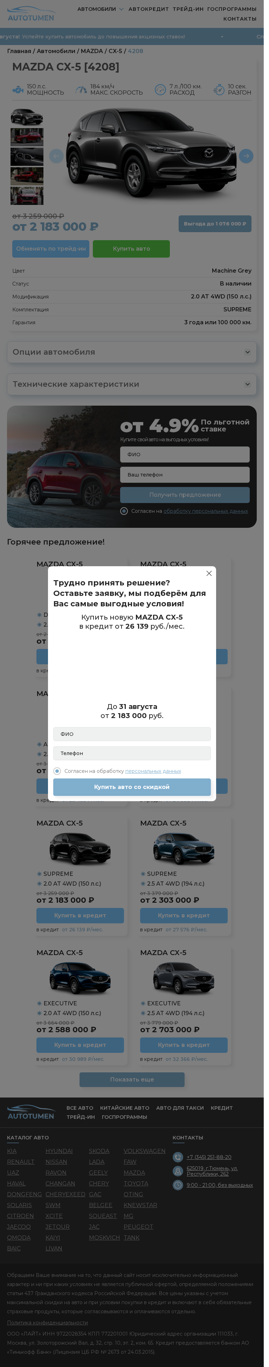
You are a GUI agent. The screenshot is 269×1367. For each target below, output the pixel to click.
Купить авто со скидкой (132, 787)
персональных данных (153, 771)
